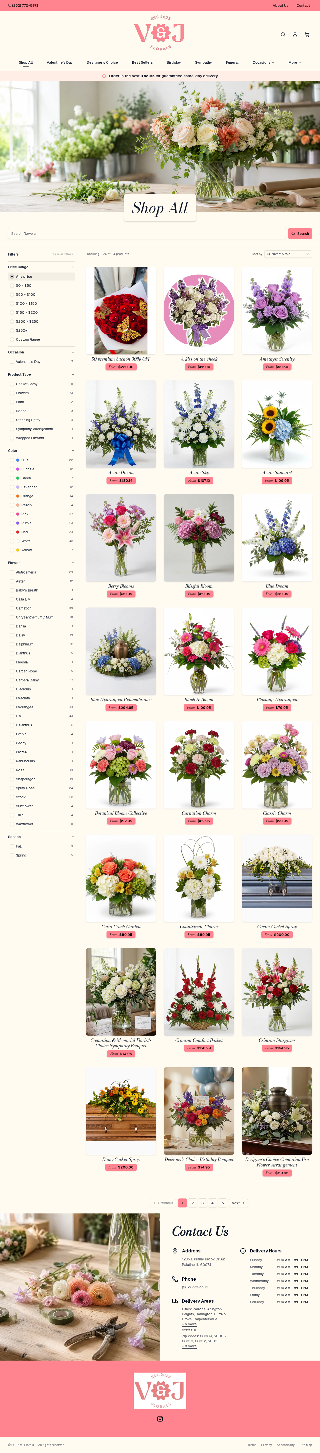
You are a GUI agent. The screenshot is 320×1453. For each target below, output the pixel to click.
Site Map (306, 1445)
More (292, 62)
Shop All (26, 62)
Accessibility (285, 1445)
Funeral (232, 62)
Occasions (261, 62)
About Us (280, 5)
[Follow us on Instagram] (160, 1419)
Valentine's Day (60, 62)
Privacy (266, 1445)
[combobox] (288, 254)
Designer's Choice (102, 62)
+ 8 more (189, 1346)
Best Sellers (142, 62)
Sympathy (203, 62)
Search (303, 233)
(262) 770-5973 (25, 5)
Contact (303, 5)
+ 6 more (189, 1324)
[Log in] (295, 34)
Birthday (174, 62)
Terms (251, 1445)
